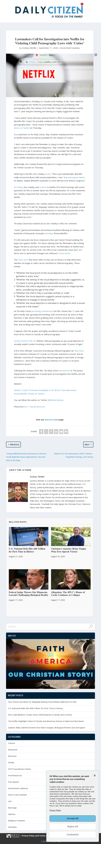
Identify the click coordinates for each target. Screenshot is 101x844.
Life (10, 801)
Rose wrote (64, 253)
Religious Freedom (16, 820)
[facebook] (41, 431)
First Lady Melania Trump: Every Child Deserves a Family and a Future (40, 714)
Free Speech (13, 782)
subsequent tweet (76, 177)
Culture (11, 743)
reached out (64, 370)
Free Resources (15, 775)
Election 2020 (51, 419)
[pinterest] (51, 431)
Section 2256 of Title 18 (25, 341)
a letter (43, 187)
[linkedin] (56, 431)
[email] (61, 431)
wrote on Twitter (22, 128)
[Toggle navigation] (96, 55)
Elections (12, 756)
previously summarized (42, 311)
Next (87, 444)
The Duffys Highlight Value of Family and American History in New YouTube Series (46, 721)
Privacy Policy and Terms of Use (37, 835)
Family (11, 762)
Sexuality (12, 827)
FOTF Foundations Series (19, 769)
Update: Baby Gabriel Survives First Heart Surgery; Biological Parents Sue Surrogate (46, 727)
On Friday (18, 187)
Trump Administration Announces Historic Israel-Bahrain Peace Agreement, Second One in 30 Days (26, 457)
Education (12, 749)
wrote (47, 174)
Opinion (11, 814)
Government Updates (70, 48)
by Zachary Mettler (28, 48)
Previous (14, 444)
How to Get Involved (17, 795)
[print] (66, 431)
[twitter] (46, 431)
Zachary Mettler (37, 476)
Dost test (23, 259)
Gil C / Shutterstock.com (34, 406)
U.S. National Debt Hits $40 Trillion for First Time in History (35, 708)
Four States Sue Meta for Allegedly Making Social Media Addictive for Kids (42, 702)
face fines (79, 350)
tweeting (49, 233)
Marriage (12, 807)
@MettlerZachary (56, 400)
